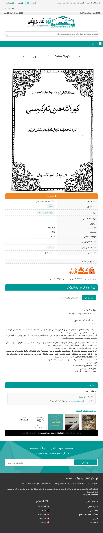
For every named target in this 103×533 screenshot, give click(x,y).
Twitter (43, 510)
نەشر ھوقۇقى (93, 506)
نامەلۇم (51, 206)
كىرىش (19, 3)
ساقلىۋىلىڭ (8, 9)
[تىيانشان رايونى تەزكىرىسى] (23, 424)
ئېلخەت (43, 522)
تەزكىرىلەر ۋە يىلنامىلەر (45, 212)
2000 (51, 247)
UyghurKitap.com (90, 495)
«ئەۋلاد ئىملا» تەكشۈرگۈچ (88, 514)
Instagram (42, 514)
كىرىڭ (81, 396)
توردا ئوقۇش (89, 297)
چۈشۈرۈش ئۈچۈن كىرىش (69, 297)
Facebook (42, 506)
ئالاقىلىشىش (94, 510)
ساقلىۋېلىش (50, 196)
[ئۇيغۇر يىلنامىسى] (72, 424)
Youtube (42, 518)
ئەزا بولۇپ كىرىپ (76, 401)
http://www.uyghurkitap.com (85, 365)
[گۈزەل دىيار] (88, 424)
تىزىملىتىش (8, 3)
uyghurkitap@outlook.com (86, 357)
